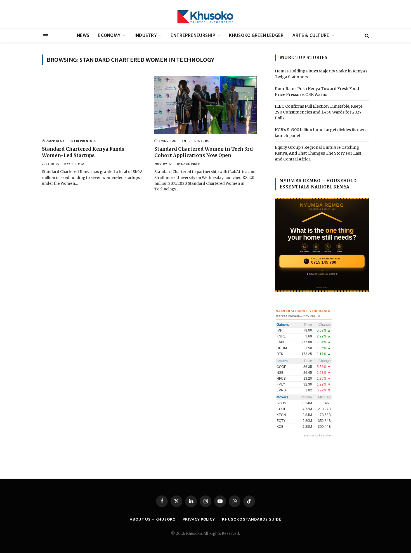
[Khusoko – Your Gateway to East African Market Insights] (205, 14)
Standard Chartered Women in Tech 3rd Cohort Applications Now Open (203, 152)
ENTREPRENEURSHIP (193, 35)
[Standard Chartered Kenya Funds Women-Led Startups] (93, 105)
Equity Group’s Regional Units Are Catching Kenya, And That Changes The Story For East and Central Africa (318, 153)
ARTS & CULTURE (310, 35)
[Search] (366, 35)
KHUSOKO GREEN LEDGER (256, 35)
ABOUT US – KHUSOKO (153, 519)
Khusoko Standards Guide (251, 519)
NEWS (83, 35)
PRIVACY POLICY (199, 519)
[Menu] (45, 35)
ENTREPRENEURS (82, 141)
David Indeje (190, 164)
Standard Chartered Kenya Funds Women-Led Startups (83, 152)
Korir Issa (76, 164)
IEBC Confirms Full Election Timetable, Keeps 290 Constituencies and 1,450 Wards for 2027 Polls (319, 112)
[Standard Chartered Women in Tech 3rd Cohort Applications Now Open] (205, 105)
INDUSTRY (145, 35)
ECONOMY (109, 35)
